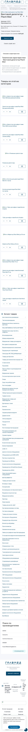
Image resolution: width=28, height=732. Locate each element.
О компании (7, 711)
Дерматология (6, 415)
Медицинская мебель (8, 496)
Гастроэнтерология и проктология (11, 376)
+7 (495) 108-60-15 (24, 687)
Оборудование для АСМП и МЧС (10, 455)
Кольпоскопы (5, 581)
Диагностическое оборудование (10, 452)
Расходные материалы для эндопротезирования (9, 431)
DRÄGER (4, 642)
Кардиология (5, 587)
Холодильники (6, 486)
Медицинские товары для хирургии (11, 341)
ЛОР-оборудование (7, 574)
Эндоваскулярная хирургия (9, 412)
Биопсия (4, 406)
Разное (4, 424)
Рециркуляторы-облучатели (9, 520)
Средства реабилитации (8, 382)
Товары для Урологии (8, 356)
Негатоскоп (5, 543)
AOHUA (4, 630)
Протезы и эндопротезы (8, 458)
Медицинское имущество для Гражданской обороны (10, 389)
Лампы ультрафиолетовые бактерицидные (13, 532)
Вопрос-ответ (7, 714)
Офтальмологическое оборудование (11, 578)
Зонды (4, 379)
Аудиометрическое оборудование (11, 597)
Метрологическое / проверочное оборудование (11, 565)
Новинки (21, 711)
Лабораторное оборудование (10, 603)
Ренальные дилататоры (8, 163)
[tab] (11, 54)
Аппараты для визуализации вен (10, 549)
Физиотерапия (6, 502)
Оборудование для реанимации (10, 558)
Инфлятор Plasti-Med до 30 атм (10, 244)
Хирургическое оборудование (10, 594)
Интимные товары (7, 483)
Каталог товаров (10, 314)
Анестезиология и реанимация (10, 317)
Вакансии (20, 714)
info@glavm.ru (16, 687)
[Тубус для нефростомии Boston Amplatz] (14, 208)
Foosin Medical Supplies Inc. (9, 646)
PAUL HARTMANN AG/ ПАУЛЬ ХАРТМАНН (12, 327)
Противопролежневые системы (10, 508)
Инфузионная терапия (8, 373)
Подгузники (5, 365)
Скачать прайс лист (9, 43)
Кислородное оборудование (9, 517)
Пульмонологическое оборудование (11, 571)
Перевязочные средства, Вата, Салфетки (10, 331)
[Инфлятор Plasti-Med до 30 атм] (14, 234)
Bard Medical (5, 615)
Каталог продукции (7, 709)
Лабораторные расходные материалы (12, 393)
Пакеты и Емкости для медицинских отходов (11, 369)
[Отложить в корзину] (22, 111)
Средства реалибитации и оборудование (9, 474)
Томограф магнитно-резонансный (11, 552)
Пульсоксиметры (6, 526)
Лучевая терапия (6, 435)
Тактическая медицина (8, 320)
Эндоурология (6, 421)
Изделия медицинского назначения (11, 347)
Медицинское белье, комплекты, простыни (10, 324)
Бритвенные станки (7, 403)
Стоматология (6, 362)
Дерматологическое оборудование (11, 612)
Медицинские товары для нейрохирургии (9, 399)
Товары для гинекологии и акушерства (12, 359)
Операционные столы (8, 546)
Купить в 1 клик (8, 38)
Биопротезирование (7, 445)
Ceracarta (5, 634)
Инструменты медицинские (9, 344)
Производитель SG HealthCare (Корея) (12, 467)
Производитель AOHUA (8, 470)
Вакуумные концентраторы (9, 493)
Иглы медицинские (7, 335)
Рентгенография (6, 385)
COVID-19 (4, 449)
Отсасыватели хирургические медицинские (13, 535)
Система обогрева (7, 568)
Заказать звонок (13, 673)
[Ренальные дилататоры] (14, 153)
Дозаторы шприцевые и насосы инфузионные (10, 539)
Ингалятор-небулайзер (8, 523)
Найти (22, 2)
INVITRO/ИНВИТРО (7, 477)
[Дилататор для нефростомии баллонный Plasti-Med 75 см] (14, 261)
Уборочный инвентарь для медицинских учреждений (12, 439)
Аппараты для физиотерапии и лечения (12, 609)
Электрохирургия (6, 418)
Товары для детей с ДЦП (8, 505)
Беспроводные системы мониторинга (12, 489)
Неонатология (6, 606)
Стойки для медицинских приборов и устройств (12, 590)
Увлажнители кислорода (8, 529)
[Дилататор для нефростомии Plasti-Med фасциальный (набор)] (14, 97)
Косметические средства (9, 442)
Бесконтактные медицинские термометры (13, 600)
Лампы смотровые (7, 584)
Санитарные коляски (7, 555)
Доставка (20, 709)
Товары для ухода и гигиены (9, 514)
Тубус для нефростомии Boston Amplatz (12, 217)
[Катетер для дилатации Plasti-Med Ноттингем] (14, 180)
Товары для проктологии (8, 480)
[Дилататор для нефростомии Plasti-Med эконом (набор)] (14, 125)
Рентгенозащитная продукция (10, 427)
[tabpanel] (14, 65)
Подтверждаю (14, 727)
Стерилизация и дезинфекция (10, 561)
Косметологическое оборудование (11, 464)
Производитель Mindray (8, 461)
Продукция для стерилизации (10, 350)
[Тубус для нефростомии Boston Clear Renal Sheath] (14, 289)
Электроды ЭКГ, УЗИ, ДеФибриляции (11, 353)
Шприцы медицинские (8, 338)
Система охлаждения (8, 511)
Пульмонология (6, 409)
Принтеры (4, 499)
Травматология (6, 396)
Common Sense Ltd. (7, 638)
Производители (19, 651)
